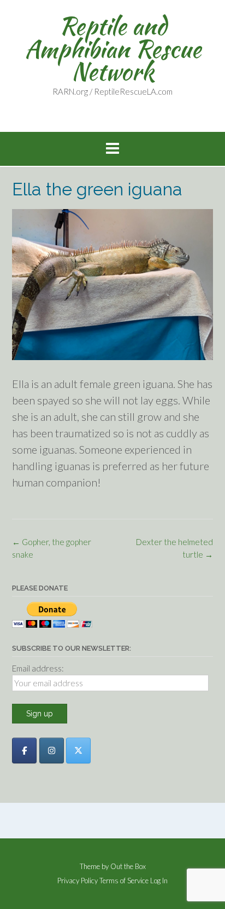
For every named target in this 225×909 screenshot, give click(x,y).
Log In (159, 880)
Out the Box (128, 866)
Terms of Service (124, 880)
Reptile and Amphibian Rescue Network (113, 48)
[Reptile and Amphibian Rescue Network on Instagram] (51, 750)
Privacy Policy (77, 880)
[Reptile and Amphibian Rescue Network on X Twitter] (78, 750)
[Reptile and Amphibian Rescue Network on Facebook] (24, 750)
